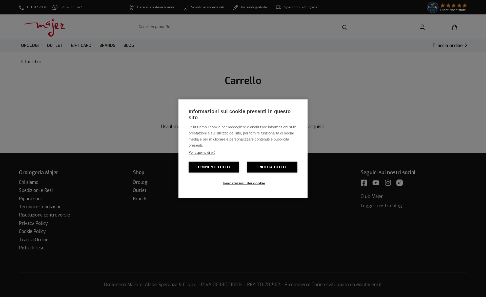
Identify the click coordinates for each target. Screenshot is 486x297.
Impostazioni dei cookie (244, 183)
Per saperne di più (202, 152)
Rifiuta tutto (272, 167)
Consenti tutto (214, 167)
